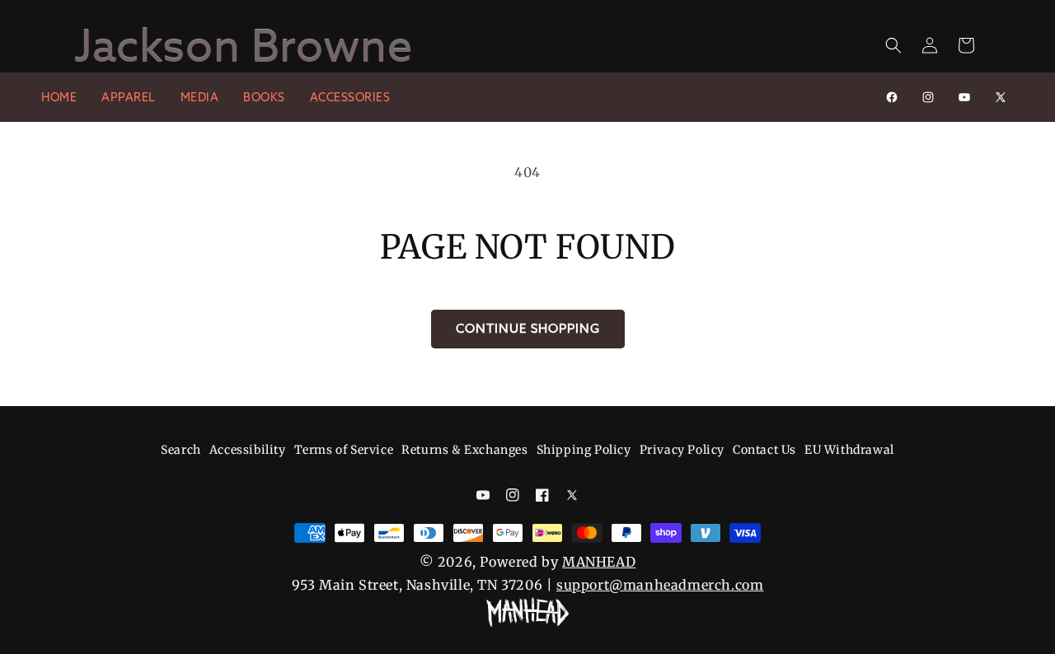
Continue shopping (528, 328)
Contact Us (764, 449)
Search (181, 449)
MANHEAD (598, 562)
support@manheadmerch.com (659, 585)
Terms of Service (344, 449)
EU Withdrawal (849, 449)
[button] (893, 45)
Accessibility (247, 449)
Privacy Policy (682, 449)
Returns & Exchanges (464, 449)
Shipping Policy (584, 449)
